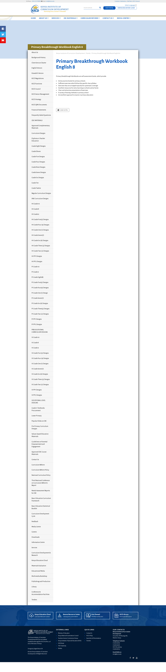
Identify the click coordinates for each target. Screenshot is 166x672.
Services (55, 18)
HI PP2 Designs (37, 261)
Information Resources (126, 616)
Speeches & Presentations (93, 638)
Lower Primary (37, 416)
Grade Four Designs (38, 162)
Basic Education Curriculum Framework (41, 499)
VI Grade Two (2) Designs (40, 384)
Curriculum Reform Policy (40, 470)
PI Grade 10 (35, 267)
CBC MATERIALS (70, 18)
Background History (39, 57)
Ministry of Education (64, 633)
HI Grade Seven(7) (38, 235)
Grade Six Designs (38, 177)
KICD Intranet (136, 1)
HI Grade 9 (35, 214)
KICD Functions (37, 84)
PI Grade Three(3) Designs (40, 309)
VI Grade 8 (35, 343)
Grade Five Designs (38, 156)
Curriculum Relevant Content (42, 616)
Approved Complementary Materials (41, 127)
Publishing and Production (41, 581)
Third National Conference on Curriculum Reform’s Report (41, 483)
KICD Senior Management (40, 94)
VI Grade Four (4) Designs (40, 358)
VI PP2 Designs (37, 395)
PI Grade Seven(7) (38, 298)
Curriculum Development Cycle (40, 515)
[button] (100, 8)
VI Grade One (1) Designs (40, 364)
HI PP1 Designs (37, 256)
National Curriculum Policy (41, 475)
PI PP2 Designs (37, 324)
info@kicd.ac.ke (50, 1)
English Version (37, 68)
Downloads (35, 537)
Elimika (60, 648)
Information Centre (38, 542)
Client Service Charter (39, 63)
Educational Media (38, 571)
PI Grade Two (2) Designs (40, 314)
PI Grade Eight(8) (37, 277)
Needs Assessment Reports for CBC (41, 492)
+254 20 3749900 (36, 1)
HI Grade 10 (36, 204)
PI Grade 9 (35, 272)
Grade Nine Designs (38, 167)
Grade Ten (35, 183)
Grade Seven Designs (39, 172)
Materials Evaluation (39, 566)
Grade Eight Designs (39, 146)
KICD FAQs (89, 635)
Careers (34, 532)
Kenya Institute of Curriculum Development (70, 53)
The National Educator (97, 616)
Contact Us (107, 18)
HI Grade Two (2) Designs (40, 251)
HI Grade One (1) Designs (40, 230)
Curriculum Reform (89, 18)
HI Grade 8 (35, 209)
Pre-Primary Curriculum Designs (40, 427)
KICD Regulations (38, 78)
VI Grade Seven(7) (38, 369)
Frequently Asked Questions (41, 115)
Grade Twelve (36, 188)
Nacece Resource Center (71, 614)
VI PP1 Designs (37, 390)
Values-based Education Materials (40, 435)
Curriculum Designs (38, 133)
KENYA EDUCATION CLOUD (126, 8)
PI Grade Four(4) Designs (40, 288)
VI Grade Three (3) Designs (41, 379)
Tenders (34, 600)
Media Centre (123, 18)
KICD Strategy (36, 99)
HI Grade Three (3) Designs (41, 246)
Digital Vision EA (38, 648)
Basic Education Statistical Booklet (41, 507)
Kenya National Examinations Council (68, 635)
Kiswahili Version (37, 73)
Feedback (35, 521)
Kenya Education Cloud (40, 560)
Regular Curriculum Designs (41, 193)
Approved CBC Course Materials (39, 453)
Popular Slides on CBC (39, 421)
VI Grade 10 (35, 337)
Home (33, 18)
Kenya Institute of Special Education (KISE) (69, 640)
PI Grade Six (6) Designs (40, 303)
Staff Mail (129, 1)
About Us (43, 18)
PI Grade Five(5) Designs (40, 282)
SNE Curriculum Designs (40, 198)
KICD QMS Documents (39, 105)
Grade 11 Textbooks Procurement (38, 409)
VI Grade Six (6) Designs (40, 374)
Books (88, 53)
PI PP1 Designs (37, 319)
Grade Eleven (36, 151)
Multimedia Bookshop (39, 576)
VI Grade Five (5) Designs (40, 353)
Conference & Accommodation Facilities (40, 593)
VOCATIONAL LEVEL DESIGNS (38, 402)
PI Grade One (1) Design (40, 293)
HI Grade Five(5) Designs (40, 219)
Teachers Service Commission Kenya (68, 638)
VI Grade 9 (35, 348)
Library (34, 587)
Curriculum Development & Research (41, 554)
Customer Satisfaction (120, 1)
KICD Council (36, 89)
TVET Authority (62, 645)
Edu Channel (95, 614)
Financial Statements (39, 110)
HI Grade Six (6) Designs (40, 240)
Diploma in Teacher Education (38, 140)
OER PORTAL (109, 8)
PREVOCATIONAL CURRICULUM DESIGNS (40, 331)
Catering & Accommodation (70, 616)
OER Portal (61, 643)
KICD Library (124, 614)
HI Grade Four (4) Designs (40, 225)
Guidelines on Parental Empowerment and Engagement (39, 444)
